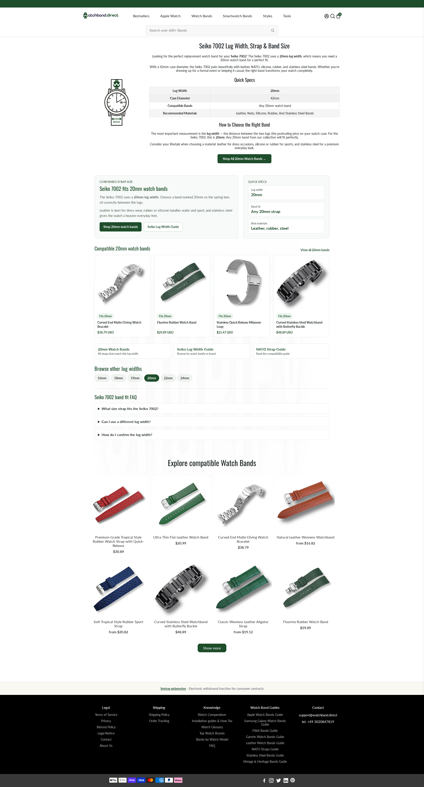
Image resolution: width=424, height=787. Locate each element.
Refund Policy (106, 727)
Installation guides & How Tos (212, 721)
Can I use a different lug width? (126, 421)
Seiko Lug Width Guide (163, 227)
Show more (212, 648)
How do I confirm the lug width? (127, 434)
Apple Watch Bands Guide (265, 715)
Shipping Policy (159, 715)
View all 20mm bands (315, 250)
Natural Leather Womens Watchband (305, 537)
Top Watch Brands (212, 733)
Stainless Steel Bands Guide (265, 755)
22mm (168, 378)
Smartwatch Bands (237, 16)
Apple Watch (170, 16)
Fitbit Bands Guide (265, 730)
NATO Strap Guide (273, 351)
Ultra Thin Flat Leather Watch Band (180, 537)
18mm (118, 378)
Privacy (106, 721)
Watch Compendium (212, 715)
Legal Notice (106, 733)
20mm (151, 378)
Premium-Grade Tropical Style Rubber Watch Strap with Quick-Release (118, 541)
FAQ (212, 745)
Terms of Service (106, 715)
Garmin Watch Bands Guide (265, 737)
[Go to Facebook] (264, 781)
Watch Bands (201, 16)
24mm (184, 378)
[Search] (273, 30)
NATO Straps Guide (265, 749)
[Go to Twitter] (278, 781)
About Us (106, 745)
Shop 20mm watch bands (120, 227)
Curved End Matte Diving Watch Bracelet (243, 539)
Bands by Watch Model (212, 739)
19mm (135, 378)
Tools (287, 16)
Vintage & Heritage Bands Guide (265, 761)
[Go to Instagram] (271, 781)
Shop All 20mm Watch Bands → (244, 159)
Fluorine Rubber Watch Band (305, 622)
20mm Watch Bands (118, 351)
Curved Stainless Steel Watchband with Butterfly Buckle (181, 624)
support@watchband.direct (318, 715)
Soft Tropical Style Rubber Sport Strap (118, 624)
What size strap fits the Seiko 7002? (130, 408)
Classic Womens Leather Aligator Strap (243, 624)
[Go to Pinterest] (292, 781)
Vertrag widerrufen (173, 688)
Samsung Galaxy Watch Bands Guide (265, 722)
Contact (106, 739)
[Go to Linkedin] (286, 781)
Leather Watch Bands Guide (265, 743)
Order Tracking (159, 721)
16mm (102, 378)
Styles (267, 16)
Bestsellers (141, 16)
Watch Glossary (212, 727)
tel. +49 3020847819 (318, 722)
